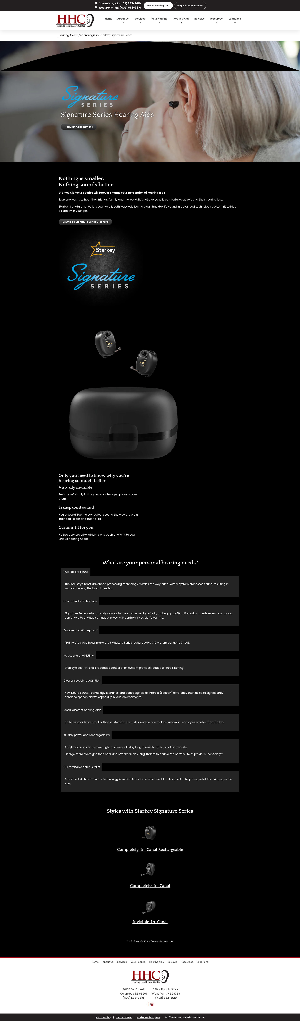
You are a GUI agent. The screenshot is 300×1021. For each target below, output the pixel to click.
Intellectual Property (148, 1017)
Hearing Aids (181, 18)
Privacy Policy (103, 1017)
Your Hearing (159, 18)
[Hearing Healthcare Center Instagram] (152, 1005)
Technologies (87, 35)
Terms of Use (124, 1017)
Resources (216, 18)
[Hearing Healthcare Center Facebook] (148, 1005)
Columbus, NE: (108, 3)
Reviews (199, 18)
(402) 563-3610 (130, 3)
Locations (235, 18)
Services (140, 18)
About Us (123, 18)
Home (108, 18)
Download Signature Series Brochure (85, 221)
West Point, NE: (109, 8)
